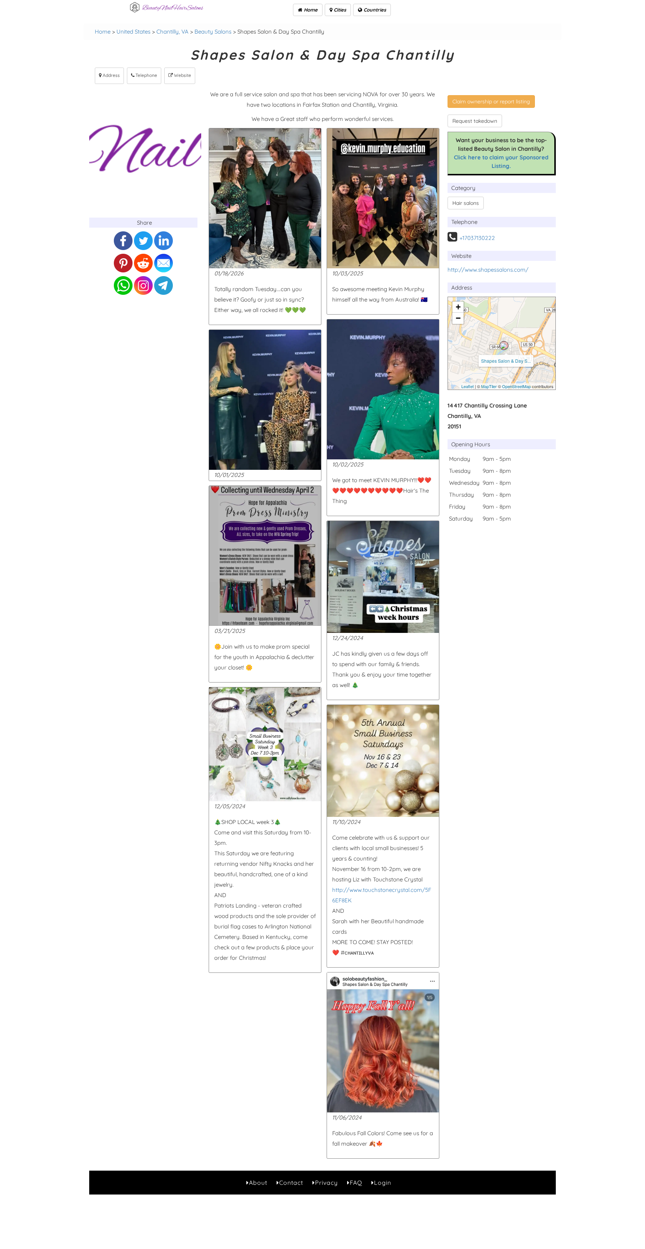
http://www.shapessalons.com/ (488, 269)
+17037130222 (477, 237)
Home (310, 10)
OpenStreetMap (516, 386)
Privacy (326, 1182)
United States (133, 31)
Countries (374, 10)
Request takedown (474, 121)
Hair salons (465, 203)
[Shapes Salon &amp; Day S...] (503, 345)
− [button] (458, 318)
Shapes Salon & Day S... (506, 360)
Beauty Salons (212, 31)
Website (182, 75)
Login (382, 1182)
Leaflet (467, 386)
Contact (291, 1182)
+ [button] (458, 307)
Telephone (145, 75)
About (258, 1182)
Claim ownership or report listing (491, 101)
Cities (339, 10)
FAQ (356, 1182)
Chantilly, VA (172, 31)
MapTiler (489, 386)
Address (111, 75)
